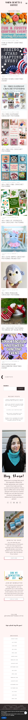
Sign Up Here (14, 599)
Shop (21, 705)
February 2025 (14, 677)
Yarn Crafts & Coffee (14, 4)
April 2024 (14, 698)
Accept (4, 717)
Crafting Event (6, 40)
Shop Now (14, 558)
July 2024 (14, 691)
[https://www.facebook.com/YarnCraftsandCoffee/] (11, 502)
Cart (11, 706)
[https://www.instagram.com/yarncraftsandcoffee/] (8, 502)
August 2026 (14, 638)
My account (20, 706)
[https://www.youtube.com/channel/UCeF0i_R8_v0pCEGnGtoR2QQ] (14, 502)
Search (6, 385)
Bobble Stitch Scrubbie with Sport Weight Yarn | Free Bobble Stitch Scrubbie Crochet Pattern (14, 419)
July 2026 (14, 642)
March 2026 (14, 656)
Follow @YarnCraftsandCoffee (14, 615)
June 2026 (14, 645)
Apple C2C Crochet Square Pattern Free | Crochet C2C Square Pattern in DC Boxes (14, 405)
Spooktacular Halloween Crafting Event (12, 366)
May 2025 (14, 670)
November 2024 (14, 684)
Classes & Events (11, 705)
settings (12, 715)
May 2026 (14, 649)
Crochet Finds (6, 147)
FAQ (5, 706)
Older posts (9, 377)
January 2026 (14, 663)
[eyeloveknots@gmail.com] (17, 502)
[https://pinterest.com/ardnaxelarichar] (20, 502)
